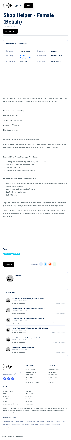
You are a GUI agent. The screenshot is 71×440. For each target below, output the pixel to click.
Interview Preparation (32, 372)
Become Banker (30, 404)
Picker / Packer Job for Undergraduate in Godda (28, 318)
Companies (6, 396)
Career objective (30, 377)
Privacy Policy (29, 393)
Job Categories (7, 399)
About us (6, 401)
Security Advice (30, 396)
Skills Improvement (31, 380)
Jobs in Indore (6, 424)
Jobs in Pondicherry (8, 421)
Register (18, 5)
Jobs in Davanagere (60, 421)
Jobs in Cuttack (16, 424)
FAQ (4, 393)
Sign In (29, 5)
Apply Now (11, 31)
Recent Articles (52, 372)
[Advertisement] (35, 84)
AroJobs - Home (8, 391)
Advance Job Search (53, 369)
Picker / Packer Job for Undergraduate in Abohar (28, 299)
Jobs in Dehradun (30, 421)
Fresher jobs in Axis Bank (10, 404)
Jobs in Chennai (19, 427)
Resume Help (29, 374)
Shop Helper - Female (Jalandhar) (23, 348)
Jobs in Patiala (56, 424)
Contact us (29, 401)
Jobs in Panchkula (29, 427)
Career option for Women (33, 382)
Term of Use (29, 399)
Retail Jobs (51, 382)
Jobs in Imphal (34, 424)
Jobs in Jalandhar (19, 421)
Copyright (28, 391)
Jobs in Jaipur (49, 421)
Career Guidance (30, 369)
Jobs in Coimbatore (45, 424)
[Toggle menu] (16, 6)
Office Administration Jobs (55, 380)
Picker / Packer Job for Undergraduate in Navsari (28, 308)
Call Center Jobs (52, 374)
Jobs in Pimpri (40, 421)
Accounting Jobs (52, 377)
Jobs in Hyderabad (8, 427)
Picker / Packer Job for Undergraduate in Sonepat (28, 338)
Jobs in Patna (25, 424)
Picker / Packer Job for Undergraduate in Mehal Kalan (30, 328)
